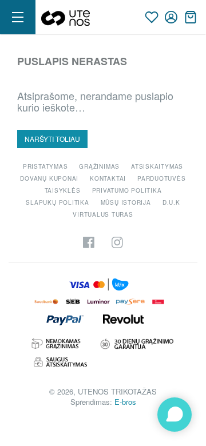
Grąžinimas (99, 166)
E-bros (125, 401)
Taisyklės (63, 190)
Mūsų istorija (126, 202)
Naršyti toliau (52, 139)
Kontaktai (108, 178)
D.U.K (171, 202)
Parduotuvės (161, 178)
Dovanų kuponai (49, 178)
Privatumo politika (127, 190)
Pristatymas (45, 166)
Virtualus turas (103, 214)
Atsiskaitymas (157, 166)
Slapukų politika (57, 202)
